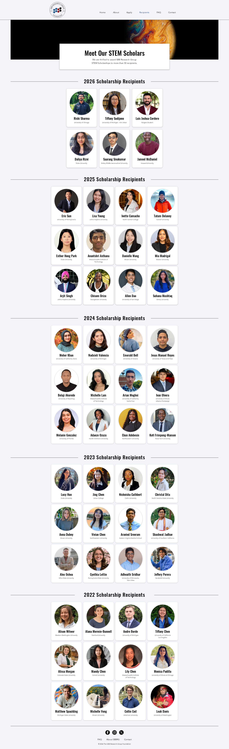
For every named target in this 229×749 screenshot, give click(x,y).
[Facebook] (107, 732)
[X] (121, 732)
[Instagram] (114, 732)
